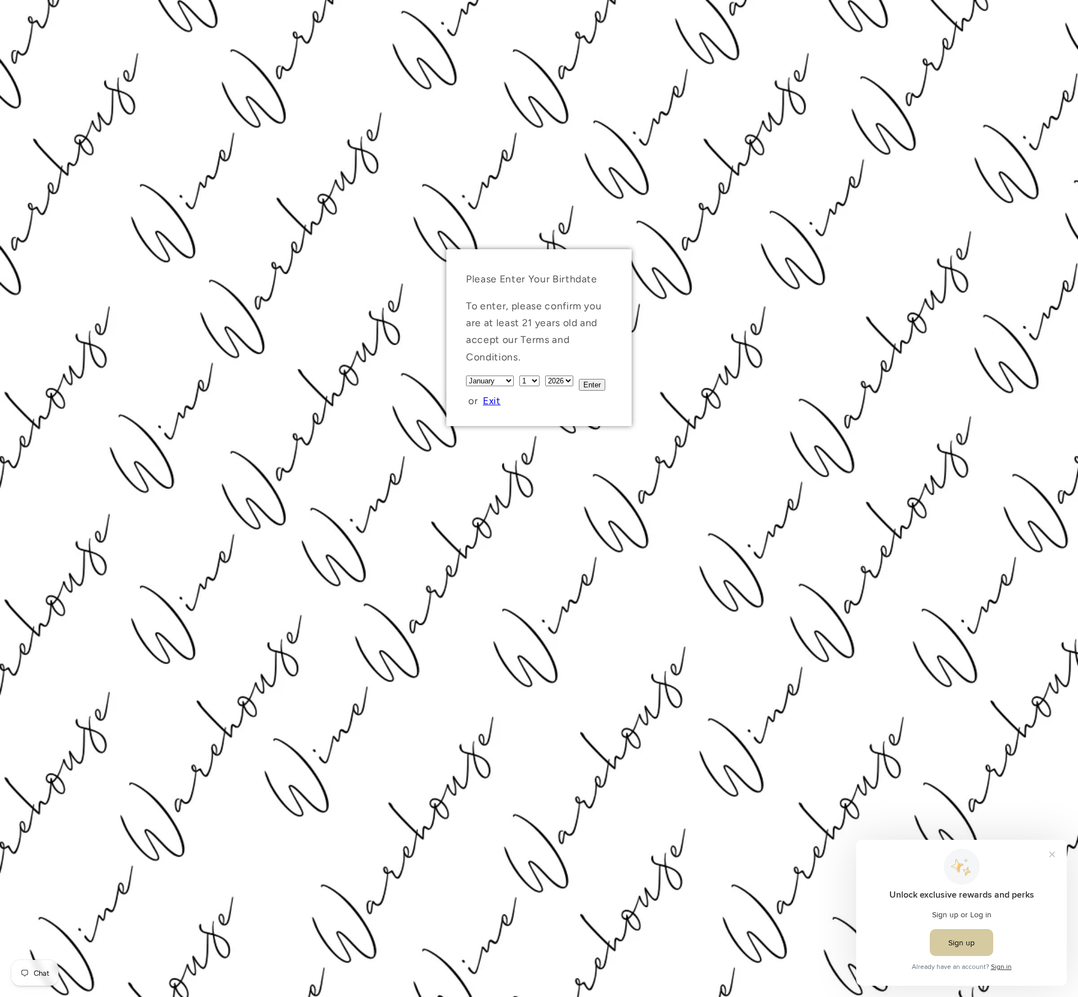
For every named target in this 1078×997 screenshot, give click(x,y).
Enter (592, 385)
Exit (492, 400)
